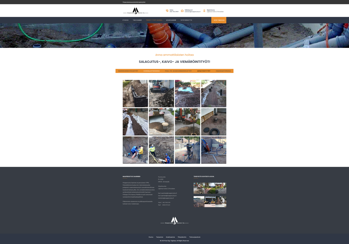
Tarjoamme (137, 20)
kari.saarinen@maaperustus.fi (167, 195)
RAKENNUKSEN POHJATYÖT (128, 71)
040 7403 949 (166, 202)
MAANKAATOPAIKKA (223, 71)
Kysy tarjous (219, 20)
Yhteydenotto (186, 20)
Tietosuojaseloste (194, 237)
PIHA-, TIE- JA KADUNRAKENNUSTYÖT (178, 71)
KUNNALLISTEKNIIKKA (152, 71)
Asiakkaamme (171, 20)
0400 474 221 (166, 205)
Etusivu (126, 20)
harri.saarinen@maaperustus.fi (167, 193)
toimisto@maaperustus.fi (192, 11)
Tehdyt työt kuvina (154, 20)
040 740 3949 (174, 11)
